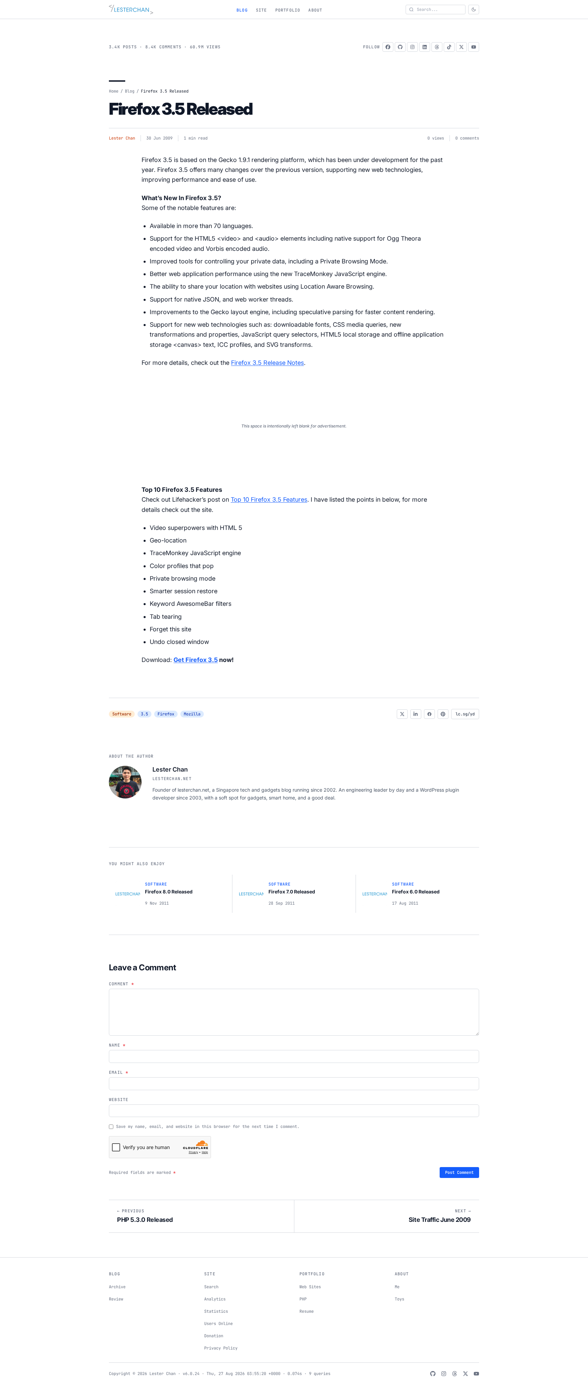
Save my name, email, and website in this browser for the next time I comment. (207, 1126)
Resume (306, 1311)
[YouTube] (473, 47)
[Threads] (436, 47)
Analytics (215, 1299)
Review (116, 1299)
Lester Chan (122, 138)
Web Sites (310, 1287)
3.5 (144, 714)
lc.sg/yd (465, 714)
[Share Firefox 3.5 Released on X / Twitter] (402, 714)
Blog (242, 10)
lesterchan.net (172, 778)
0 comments (467, 138)
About (315, 10)
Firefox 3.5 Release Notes (267, 362)
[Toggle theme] (473, 9)
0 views (435, 138)
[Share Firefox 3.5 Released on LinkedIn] (415, 714)
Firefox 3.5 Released (180, 109)
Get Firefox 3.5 (196, 659)
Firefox (166, 714)
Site (261, 10)
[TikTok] (449, 47)
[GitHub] (400, 47)
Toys (399, 1299)
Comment (121, 984)
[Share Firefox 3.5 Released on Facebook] (429, 714)
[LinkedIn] (424, 47)
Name (117, 1045)
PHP (303, 1299)
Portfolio (287, 10)
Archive (117, 1287)
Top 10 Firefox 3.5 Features (269, 499)
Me (397, 1287)
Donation (213, 1336)
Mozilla (192, 714)
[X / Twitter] (461, 47)
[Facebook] (387, 47)
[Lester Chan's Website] (131, 9)
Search (211, 1287)
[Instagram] (412, 47)
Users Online (218, 1323)
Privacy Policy (221, 1348)
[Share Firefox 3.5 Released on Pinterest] (443, 714)
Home (113, 91)
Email (118, 1072)
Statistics (216, 1311)
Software (121, 714)
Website (118, 1099)
